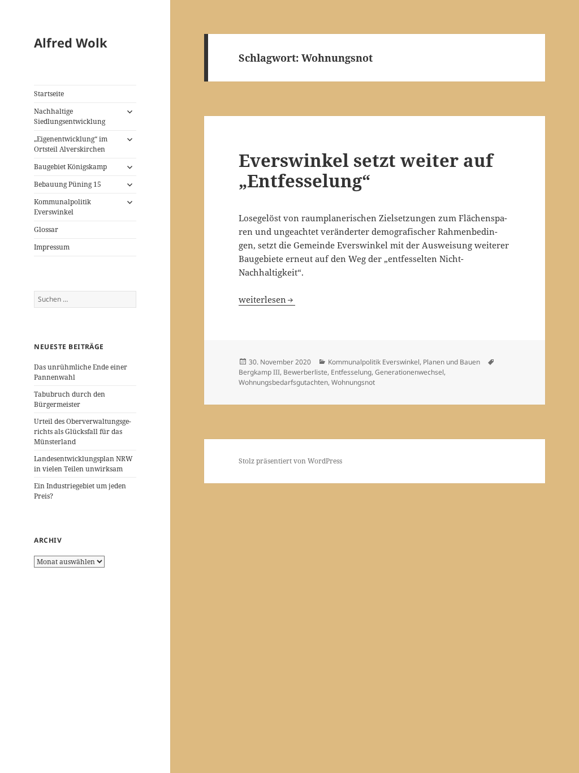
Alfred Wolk (70, 42)
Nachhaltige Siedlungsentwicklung (69, 116)
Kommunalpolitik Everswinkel (62, 207)
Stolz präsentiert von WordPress (290, 461)
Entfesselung (351, 372)
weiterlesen (267, 299)
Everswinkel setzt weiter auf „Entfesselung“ (366, 170)
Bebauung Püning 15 (67, 184)
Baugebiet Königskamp (70, 166)
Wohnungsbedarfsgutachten (283, 382)
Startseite (49, 93)
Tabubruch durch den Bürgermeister (69, 399)
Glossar (46, 229)
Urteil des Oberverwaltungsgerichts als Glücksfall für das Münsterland (82, 431)
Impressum (52, 247)
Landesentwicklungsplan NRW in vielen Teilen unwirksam (83, 464)
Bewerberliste (305, 372)
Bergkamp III (259, 372)
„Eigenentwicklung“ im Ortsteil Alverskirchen (70, 144)
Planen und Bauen (451, 362)
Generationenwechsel (409, 372)
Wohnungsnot (353, 382)
